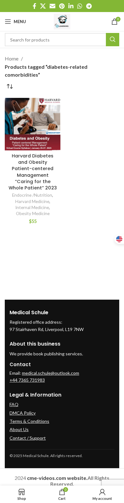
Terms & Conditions (29, 421)
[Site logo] (62, 21)
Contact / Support (28, 438)
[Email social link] (52, 6)
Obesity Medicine (33, 213)
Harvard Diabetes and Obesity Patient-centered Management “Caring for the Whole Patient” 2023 (33, 172)
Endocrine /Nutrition (32, 195)
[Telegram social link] (88, 6)
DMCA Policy (23, 413)
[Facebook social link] (34, 6)
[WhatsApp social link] (79, 6)
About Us (19, 429)
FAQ (14, 404)
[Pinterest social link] (61, 6)
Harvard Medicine (32, 201)
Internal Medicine (32, 207)
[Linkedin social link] (70, 6)
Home (12, 58)
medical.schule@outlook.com (50, 373)
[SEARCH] (112, 39)
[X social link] (43, 6)
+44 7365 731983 (27, 380)
